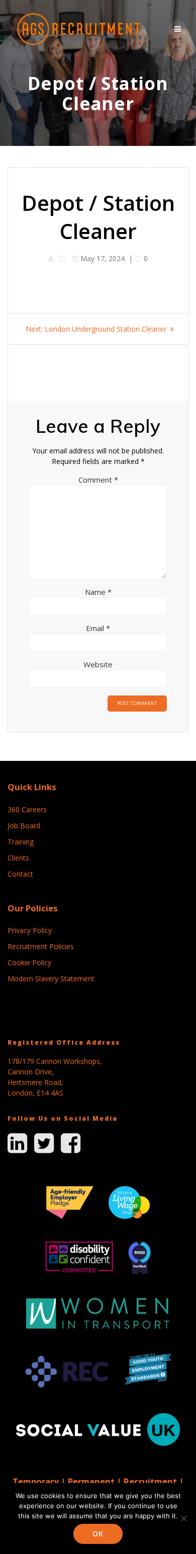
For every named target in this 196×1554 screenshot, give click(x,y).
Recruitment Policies (41, 946)
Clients (18, 858)
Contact (20, 874)
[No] (183, 1518)
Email (98, 628)
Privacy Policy (30, 930)
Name (98, 592)
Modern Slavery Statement (51, 978)
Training (21, 841)
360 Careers (27, 809)
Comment (98, 480)
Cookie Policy (29, 962)
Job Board (24, 825)
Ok (98, 1533)
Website (98, 664)
